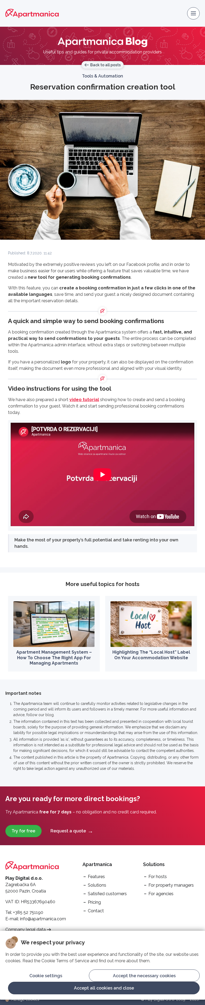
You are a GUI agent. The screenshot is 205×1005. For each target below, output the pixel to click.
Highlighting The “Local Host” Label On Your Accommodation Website (151, 655)
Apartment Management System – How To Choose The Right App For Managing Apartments (54, 658)
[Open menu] (193, 13)
